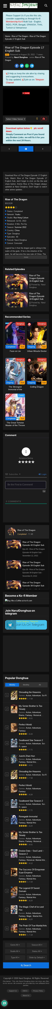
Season (36, 945)
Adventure (36, 695)
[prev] (9, 149)
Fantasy (28, 715)
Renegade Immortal (28, 816)
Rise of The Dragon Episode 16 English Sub (36, 278)
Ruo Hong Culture (21, 218)
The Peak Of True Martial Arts (33, 925)
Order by (36, 957)
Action (28, 695)
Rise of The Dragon (26, 530)
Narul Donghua (21, 57)
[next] (42, 149)
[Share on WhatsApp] (27, 66)
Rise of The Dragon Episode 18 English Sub (36, 296)
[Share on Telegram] (32, 66)
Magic (29, 916)
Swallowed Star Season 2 (31, 740)
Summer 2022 (20, 227)
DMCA (25, 991)
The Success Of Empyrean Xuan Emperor (32, 871)
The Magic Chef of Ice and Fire (31, 908)
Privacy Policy (38, 991)
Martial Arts (31, 762)
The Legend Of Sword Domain (29, 889)
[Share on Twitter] (22, 66)
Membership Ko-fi (14, 21)
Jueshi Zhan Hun (27, 756)
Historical (37, 715)
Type (14, 957)
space (24, 746)
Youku (17, 214)
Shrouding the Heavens (30, 692)
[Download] (44, 118)
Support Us (13, 991)
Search (27, 965)
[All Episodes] (26, 149)
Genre (14, 945)
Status (36, 951)
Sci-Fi (44, 695)
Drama (21, 715)
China (17, 230)
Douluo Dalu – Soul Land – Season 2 (31, 852)
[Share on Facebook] (17, 66)
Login (44, 474)
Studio (14, 951)
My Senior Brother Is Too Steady (30, 707)
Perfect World (25, 724)
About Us (26, 995)
